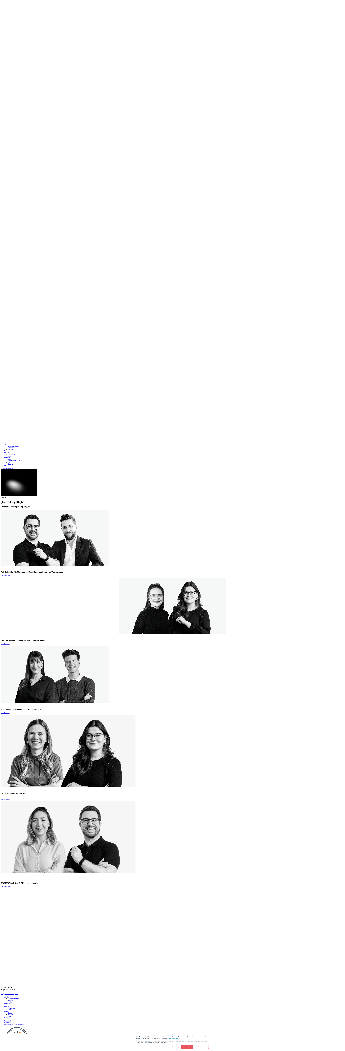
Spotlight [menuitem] (10, 464)
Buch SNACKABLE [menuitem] (14, 460)
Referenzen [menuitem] (7, 451)
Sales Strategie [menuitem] (12, 447)
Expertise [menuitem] (7, 457)
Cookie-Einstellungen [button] (175, 1047)
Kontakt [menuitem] (6, 465)
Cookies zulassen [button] (187, 1047)
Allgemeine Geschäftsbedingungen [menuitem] (14, 1024)
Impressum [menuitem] (7, 1022)
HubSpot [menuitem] (10, 449)
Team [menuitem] (9, 456)
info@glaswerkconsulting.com (9, 994)
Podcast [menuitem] (10, 462)
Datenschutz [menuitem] (7, 1021)
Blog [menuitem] (9, 459)
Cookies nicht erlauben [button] (201, 1047)
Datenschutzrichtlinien (173, 1038)
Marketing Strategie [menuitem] (13, 446)
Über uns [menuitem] (7, 452)
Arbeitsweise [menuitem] (11, 454)
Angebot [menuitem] (6, 444)
